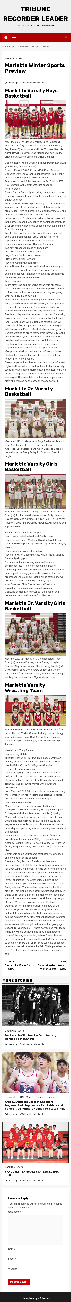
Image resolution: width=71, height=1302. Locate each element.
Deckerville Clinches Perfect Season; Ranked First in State (30, 1037)
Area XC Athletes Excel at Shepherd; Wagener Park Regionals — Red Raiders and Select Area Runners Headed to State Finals (35, 1105)
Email (12, 1258)
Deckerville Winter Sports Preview (20, 965)
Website (12, 1268)
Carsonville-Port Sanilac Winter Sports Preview (52, 965)
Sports (18, 58)
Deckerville (10, 1030)
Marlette (9, 58)
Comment (14, 1211)
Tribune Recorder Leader (33, 83)
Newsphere (28, 1298)
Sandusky (41, 1097)
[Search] (66, 37)
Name (12, 1248)
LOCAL (21, 1097)
